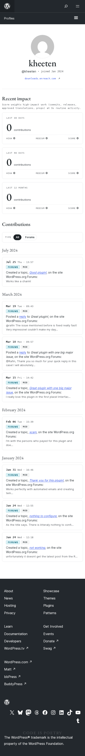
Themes (49, 598)
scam (33, 432)
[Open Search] (66, 6)
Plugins (48, 605)
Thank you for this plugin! (46, 480)
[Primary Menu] (76, 18)
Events (48, 634)
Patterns (49, 613)
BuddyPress (15, 684)
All (17, 237)
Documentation (15, 634)
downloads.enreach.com (41, 78)
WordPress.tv (16, 648)
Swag (49, 648)
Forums (29, 237)
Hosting (10, 605)
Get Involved (53, 626)
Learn (8, 626)
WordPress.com (18, 662)
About (8, 591)
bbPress (12, 677)
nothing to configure (43, 516)
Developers (12, 641)
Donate (51, 641)
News (8, 598)
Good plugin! (37, 272)
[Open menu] (78, 6)
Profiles (9, 18)
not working (37, 547)
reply (22, 316)
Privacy (9, 613)
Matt (10, 669)
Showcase (51, 591)
